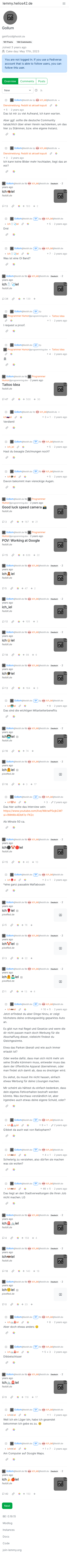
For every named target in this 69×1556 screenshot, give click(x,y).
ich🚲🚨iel (13, 1322)
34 (6, 298)
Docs (6, 1536)
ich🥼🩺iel (13, 223)
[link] (56, 105)
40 (6, 1493)
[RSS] (41, 90)
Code (6, 1543)
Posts (41, 81)
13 (6, 206)
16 (6, 750)
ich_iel (10, 446)
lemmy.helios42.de (17, 3)
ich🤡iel (11, 802)
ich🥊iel (11, 879)
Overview (10, 81)
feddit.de (7, 195)
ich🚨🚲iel (13, 1125)
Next (7, 1505)
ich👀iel (11, 1414)
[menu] (64, 3)
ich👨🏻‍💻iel (11, 705)
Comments (27, 81)
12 (6, 621)
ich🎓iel (11, 476)
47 (6, 399)
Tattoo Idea (58, 316)
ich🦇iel (11, 1009)
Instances (9, 1529)
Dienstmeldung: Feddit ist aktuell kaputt (25, 105)
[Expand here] (60, 196)
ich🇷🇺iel (7, 417)
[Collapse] (6, 100)
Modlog (7, 1523)
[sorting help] (36, 90)
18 (6, 654)
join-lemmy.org (12, 1550)
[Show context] (51, 105)
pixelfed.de (8, 773)
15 (6, 555)
